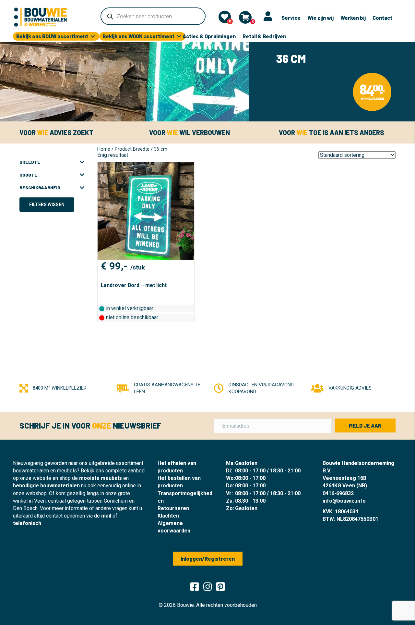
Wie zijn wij (320, 18)
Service (291, 18)
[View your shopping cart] (245, 17)
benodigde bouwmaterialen (46, 485)
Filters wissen (47, 204)
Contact (382, 18)
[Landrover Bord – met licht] (146, 211)
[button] (365, 425)
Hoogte (28, 175)
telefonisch (27, 523)
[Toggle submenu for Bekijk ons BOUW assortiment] (93, 36)
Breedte (29, 162)
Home (103, 149)
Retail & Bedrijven (264, 36)
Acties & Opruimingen (209, 36)
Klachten (168, 516)
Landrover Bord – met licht (134, 285)
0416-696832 (338, 493)
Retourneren (173, 508)
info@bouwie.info (344, 501)
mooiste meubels (100, 478)
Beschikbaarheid (39, 187)
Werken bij (353, 18)
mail (106, 516)
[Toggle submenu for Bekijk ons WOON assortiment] (179, 36)
